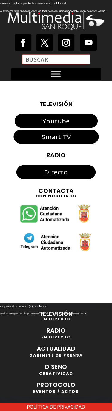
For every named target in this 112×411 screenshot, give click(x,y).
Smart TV (55, 136)
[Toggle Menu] (56, 74)
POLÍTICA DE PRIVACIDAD (56, 407)
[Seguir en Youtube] (88, 42)
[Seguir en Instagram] (66, 42)
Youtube (56, 121)
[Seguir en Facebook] (23, 42)
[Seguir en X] (44, 42)
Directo (55, 172)
